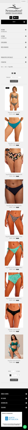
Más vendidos (4, 47)
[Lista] (15, 73)
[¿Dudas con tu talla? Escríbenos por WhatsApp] (25, 427)
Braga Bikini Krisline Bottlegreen (14, 360)
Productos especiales (7, 57)
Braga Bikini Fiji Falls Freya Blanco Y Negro (14, 236)
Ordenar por (8, 77)
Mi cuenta (3, 398)
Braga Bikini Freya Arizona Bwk (14, 112)
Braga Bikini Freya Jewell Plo (14, 143)
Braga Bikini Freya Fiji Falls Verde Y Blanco (14, 267)
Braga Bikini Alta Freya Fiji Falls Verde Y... (14, 298)
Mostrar (9, 371)
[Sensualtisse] (14, 9)
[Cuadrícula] (12, 73)
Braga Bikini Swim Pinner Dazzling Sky (14, 205)
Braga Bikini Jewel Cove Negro (14, 329)
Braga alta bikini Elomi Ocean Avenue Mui (14, 174)
